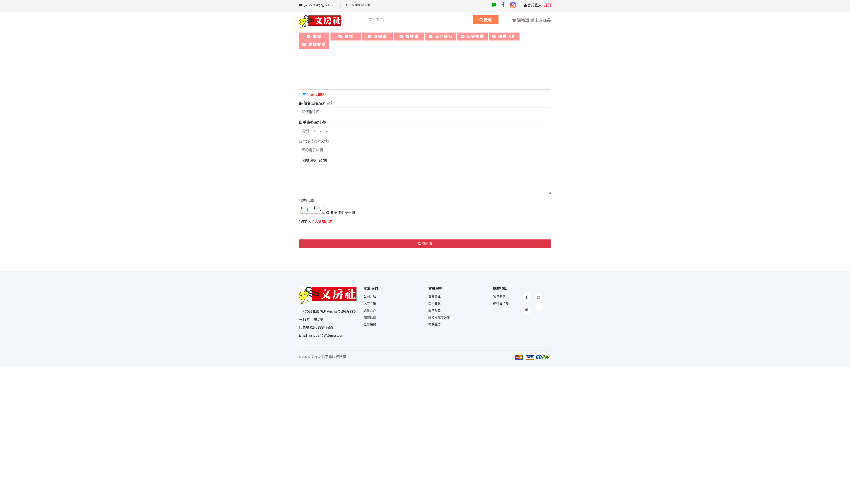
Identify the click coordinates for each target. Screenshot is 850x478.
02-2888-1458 (360, 5)
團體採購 (370, 317)
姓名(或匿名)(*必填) (318, 103)
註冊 (547, 5)
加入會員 (434, 303)
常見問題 (499, 296)
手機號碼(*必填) (314, 122)
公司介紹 (370, 296)
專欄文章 (316, 44)
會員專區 (434, 296)
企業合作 (370, 310)
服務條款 (434, 310)
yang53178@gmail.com (319, 5)
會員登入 (534, 5)
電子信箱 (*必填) (315, 141)
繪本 (348, 36)
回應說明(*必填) (314, 160)
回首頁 (304, 94)
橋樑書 (411, 36)
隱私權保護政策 (439, 317)
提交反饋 (425, 243)
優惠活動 (506, 36)
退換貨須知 (501, 303)
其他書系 (443, 36)
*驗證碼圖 (307, 200)
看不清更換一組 (342, 212)
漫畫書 (380, 36)
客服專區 (434, 325)
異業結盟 (370, 325)
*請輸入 (315, 221)
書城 (316, 36)
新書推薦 (474, 36)
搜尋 (487, 19)
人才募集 (370, 303)
